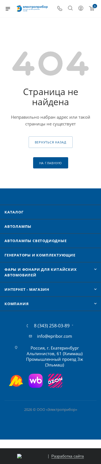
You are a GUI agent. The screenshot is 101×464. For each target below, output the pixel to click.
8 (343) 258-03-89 (52, 325)
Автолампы (17, 226)
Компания (16, 303)
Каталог (14, 212)
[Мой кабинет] (80, 9)
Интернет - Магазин (26, 289)
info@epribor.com (54, 336)
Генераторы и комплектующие (39, 255)
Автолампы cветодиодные (35, 240)
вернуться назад (50, 142)
